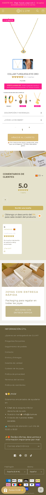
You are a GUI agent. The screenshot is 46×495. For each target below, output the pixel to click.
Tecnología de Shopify (27, 493)
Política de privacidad (15, 374)
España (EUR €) (13, 472)
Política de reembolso (15, 385)
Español (33, 472)
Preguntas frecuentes (15, 341)
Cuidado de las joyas (14, 368)
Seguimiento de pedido (16, 346)
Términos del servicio (14, 379)
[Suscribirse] (38, 446)
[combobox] (5, 199)
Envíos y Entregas (13, 357)
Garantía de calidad (13, 363)
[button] (3, 11)
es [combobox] (39, 175)
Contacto (9, 352)
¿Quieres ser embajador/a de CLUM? (22, 335)
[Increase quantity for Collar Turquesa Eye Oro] (29, 127)
